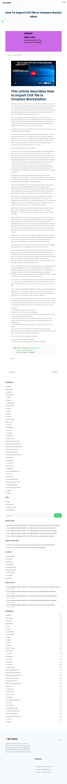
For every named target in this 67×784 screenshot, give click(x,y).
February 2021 (10, 556)
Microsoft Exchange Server (14, 446)
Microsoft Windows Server (14, 455)
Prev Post (12, 372)
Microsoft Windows (12, 452)
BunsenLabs (10, 395)
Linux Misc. (10, 436)
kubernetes (10, 427)
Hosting (9, 417)
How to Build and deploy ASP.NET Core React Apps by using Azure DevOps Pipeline (31, 528)
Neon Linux (10, 457)
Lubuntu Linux (10, 438)
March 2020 (10, 564)
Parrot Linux (10, 463)
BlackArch (9, 392)
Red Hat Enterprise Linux (13, 471)
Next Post (54, 372)
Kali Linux (9, 425)
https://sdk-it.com (33, 348)
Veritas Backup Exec (12, 479)
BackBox (9, 387)
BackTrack (10, 389)
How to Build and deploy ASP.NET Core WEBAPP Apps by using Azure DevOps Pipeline (32, 533)
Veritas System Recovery (14, 487)
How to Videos (11, 419)
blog (10, 55)
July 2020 (9, 559)
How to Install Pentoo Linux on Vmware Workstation (29, 547)
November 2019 (11, 570)
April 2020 (9, 562)
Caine (8, 397)
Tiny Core (9, 474)
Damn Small (10, 406)
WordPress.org (11, 510)
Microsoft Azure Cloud (13, 441)
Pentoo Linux (10, 466)
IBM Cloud (9, 422)
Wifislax (9, 493)
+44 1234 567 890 (46, 772)
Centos (9, 400)
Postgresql (10, 468)
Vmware (9, 490)
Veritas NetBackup (12, 485)
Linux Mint (9, 433)
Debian (9, 408)
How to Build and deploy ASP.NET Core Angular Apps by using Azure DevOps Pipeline (32, 531)
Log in (8, 502)
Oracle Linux (10, 460)
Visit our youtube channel (24, 350)
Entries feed (10, 504)
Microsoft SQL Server (12, 449)
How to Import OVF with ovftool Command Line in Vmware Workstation (34, 545)
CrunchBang (10, 403)
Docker (9, 411)
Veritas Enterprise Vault (13, 482)
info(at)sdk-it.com (45, 769)
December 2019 (11, 567)
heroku (9, 414)
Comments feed (11, 507)
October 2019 (10, 573)
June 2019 (9, 575)
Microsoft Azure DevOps (13, 444)
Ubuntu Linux (10, 476)
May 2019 (9, 578)
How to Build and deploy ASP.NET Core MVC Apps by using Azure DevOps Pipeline (31, 536)
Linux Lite (9, 430)
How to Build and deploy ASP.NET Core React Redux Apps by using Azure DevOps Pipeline (33, 525)
